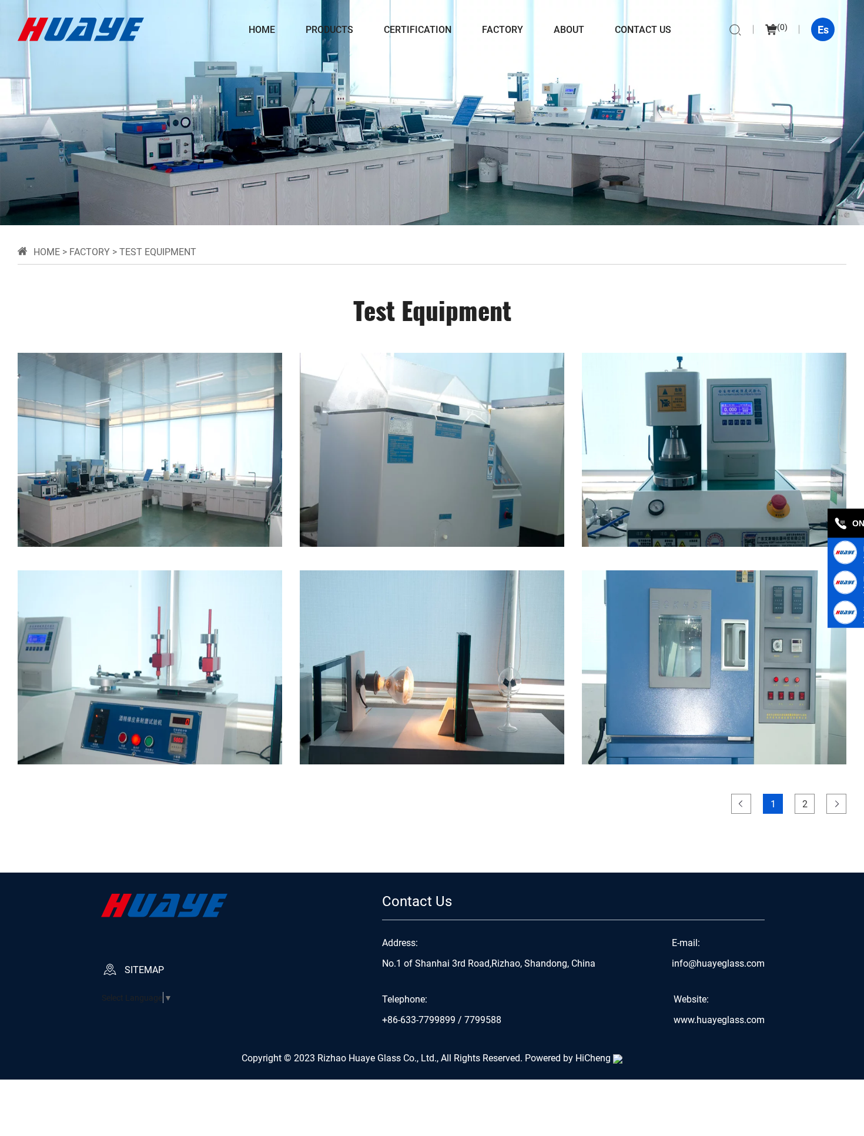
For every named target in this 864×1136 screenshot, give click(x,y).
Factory (89, 252)
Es (823, 29)
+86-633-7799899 (419, 1019)
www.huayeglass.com (719, 1019)
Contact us (643, 29)
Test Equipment (157, 252)
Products (329, 29)
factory (502, 29)
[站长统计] (617, 1057)
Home (262, 29)
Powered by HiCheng (568, 1057)
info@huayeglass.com (718, 963)
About (569, 29)
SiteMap (144, 969)
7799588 (482, 1019)
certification (417, 29)
